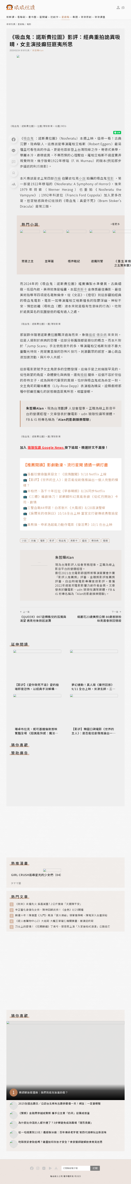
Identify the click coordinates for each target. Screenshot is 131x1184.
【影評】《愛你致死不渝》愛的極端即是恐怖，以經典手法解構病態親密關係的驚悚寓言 (37, 689)
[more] (115, 224)
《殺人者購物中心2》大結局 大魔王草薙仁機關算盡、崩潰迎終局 (54, 921)
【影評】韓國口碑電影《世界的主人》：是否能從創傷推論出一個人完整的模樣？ (94, 733)
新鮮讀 (10, 17)
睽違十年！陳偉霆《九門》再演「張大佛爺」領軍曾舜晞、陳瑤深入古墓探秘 (61, 915)
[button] (14, 162)
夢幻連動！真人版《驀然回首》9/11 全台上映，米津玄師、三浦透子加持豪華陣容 (93, 689)
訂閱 (95, 1168)
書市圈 (32, 17)
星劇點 (66, 17)
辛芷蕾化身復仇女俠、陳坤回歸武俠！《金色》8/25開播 (49, 910)
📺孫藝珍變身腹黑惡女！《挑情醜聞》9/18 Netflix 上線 (65, 474)
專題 (75, 17)
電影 (29, 24)
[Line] (14, 151)
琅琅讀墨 (100, 17)
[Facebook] (14, 139)
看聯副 (21, 17)
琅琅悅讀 (10, 24)
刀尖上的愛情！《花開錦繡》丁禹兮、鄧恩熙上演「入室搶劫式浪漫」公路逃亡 (62, 926)
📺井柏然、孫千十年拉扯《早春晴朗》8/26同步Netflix (64, 491)
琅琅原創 (86, 17)
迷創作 (54, 17)
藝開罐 (43, 17)
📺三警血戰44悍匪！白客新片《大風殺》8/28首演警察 (64, 507)
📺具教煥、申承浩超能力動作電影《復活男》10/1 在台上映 (67, 524)
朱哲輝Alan (38, 50)
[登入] (118, 7)
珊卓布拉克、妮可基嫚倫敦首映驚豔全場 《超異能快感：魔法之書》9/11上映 (36, 733)
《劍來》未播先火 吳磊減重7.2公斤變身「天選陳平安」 (48, 904)
